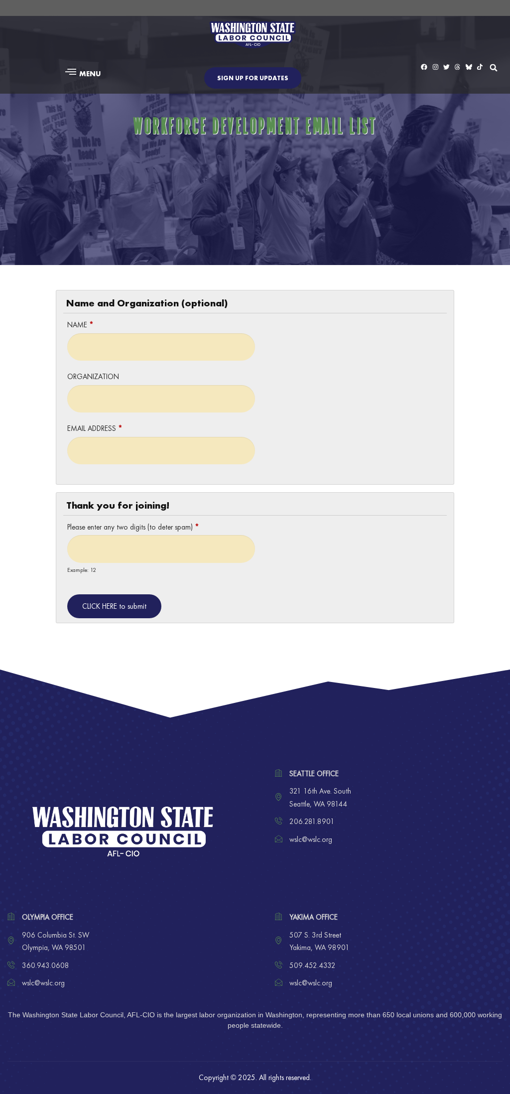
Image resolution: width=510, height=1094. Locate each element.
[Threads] (457, 67)
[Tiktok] (480, 67)
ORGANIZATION (93, 377)
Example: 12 (81, 570)
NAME (80, 325)
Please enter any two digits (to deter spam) (133, 527)
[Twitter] (446, 67)
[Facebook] (424, 67)
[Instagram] (435, 67)
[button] (82, 73)
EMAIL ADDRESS (95, 428)
